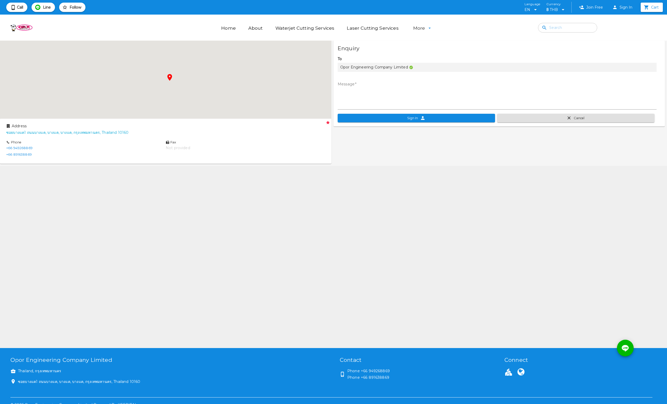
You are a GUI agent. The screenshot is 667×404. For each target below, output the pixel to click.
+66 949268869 (19, 148)
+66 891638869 (19, 154)
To (340, 58)
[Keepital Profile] (508, 371)
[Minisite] (521, 372)
